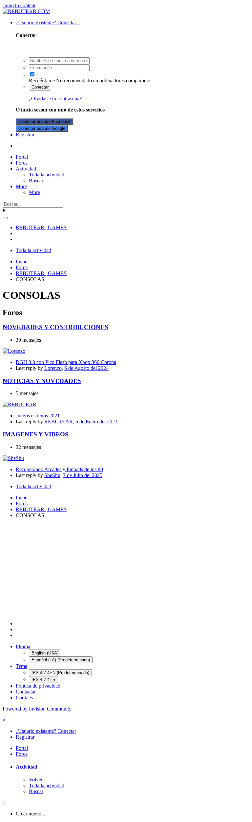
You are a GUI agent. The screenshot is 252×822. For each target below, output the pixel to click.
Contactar (26, 691)
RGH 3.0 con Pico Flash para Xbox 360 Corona (66, 362)
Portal (22, 157)
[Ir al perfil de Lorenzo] (14, 351)
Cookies (24, 697)
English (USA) (45, 653)
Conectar (40, 87)
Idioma (23, 646)
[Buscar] (5, 218)
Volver (36, 779)
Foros (22, 163)
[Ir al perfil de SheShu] (13, 458)
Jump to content (19, 5)
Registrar (25, 134)
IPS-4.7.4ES (43, 679)
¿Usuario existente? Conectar (47, 22)
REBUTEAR (58, 421)
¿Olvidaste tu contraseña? (55, 98)
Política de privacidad (38, 686)
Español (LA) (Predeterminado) (61, 659)
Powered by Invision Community (37, 709)
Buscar (36, 180)
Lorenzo (53, 368)
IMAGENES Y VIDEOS (36, 434)
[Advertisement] (126, 569)
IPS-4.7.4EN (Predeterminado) (60, 672)
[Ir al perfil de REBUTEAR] (19, 404)
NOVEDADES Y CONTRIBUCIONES (55, 327)
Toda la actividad (46, 174)
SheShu (52, 475)
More (21, 186)
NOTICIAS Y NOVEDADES (42, 380)
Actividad (26, 168)
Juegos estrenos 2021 (38, 415)
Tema (21, 666)
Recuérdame (42, 80)
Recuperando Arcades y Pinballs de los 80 (59, 469)
